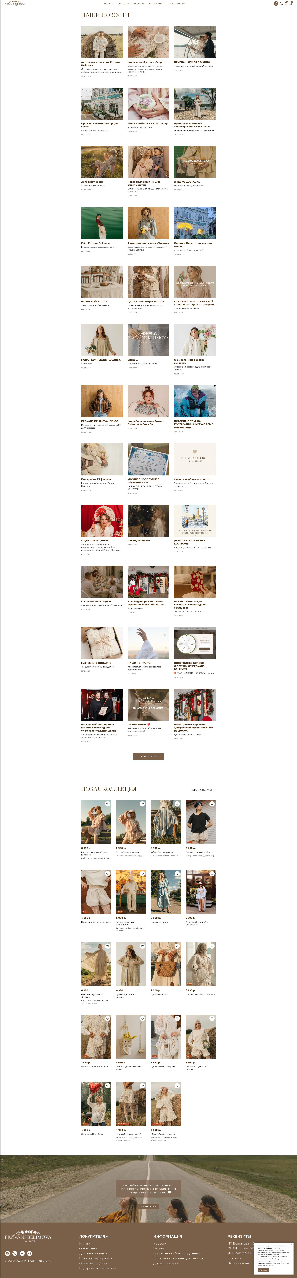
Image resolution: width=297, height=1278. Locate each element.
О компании (88, 1248)
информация (167, 1236)
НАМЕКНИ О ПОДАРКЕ (96, 663)
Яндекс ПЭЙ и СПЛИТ (95, 301)
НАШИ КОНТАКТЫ (139, 663)
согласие (264, 1259)
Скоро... (133, 359)
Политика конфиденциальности (178, 1258)
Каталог (85, 1243)
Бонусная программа (95, 1258)
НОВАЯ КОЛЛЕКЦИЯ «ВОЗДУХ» (101, 359)
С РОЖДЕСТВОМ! (139, 540)
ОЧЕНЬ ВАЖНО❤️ (139, 724)
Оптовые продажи (93, 1263)
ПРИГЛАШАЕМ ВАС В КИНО (192, 62)
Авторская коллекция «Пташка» (148, 243)
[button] (109, 3)
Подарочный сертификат (98, 1268)
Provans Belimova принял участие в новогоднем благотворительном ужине (98, 727)
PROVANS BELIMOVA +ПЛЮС (99, 421)
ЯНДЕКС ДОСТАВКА (187, 181)
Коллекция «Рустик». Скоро (145, 62)
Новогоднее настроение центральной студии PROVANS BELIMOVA (194, 727)
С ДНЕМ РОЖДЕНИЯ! (95, 540)
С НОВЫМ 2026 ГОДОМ (96, 601)
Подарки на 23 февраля (96, 479)
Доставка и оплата (93, 1253)
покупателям (94, 1236)
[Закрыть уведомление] (292, 1244)
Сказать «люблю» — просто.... (193, 479)
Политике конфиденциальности (273, 1264)
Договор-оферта (166, 1263)
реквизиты (239, 1236)
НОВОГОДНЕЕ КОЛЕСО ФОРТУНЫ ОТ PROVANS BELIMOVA (189, 666)
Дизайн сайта (238, 1263)
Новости (159, 1243)
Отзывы (159, 1248)
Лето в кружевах (92, 181)
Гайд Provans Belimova (95, 243)
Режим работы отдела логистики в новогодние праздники (190, 604)
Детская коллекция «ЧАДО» (146, 301)
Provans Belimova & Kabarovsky (148, 123)
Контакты (235, 1258)
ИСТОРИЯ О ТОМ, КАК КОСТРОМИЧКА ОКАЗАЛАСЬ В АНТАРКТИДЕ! (193, 424)
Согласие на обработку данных (177, 1253)
